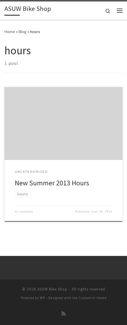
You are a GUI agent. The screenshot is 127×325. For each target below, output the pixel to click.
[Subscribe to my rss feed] (63, 313)
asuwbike (26, 211)
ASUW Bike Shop (52, 289)
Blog (23, 31)
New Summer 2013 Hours (52, 183)
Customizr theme (93, 298)
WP (42, 298)
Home (9, 31)
